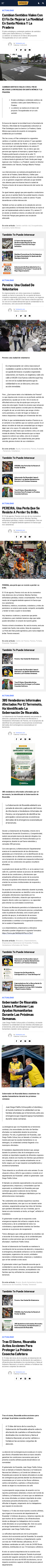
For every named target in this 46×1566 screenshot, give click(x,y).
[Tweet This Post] (21, 50)
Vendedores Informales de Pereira (15, 945)
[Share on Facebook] (16, 50)
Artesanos (20, 941)
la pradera (6, 228)
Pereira (33, 449)
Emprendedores (30, 941)
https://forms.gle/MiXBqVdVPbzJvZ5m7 (17, 933)
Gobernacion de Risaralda (21, 943)
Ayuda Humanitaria (29, 1282)
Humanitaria (25, 449)
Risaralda (40, 449)
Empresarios (7, 943)
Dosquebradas (36, 226)
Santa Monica (15, 228)
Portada (39, 641)
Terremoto (7, 451)
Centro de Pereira (22, 641)
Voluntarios (15, 451)
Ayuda (18, 449)
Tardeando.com (20, 43)
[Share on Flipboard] (25, 50)
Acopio (18, 1282)
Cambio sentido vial (23, 226)
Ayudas (39, 1282)
